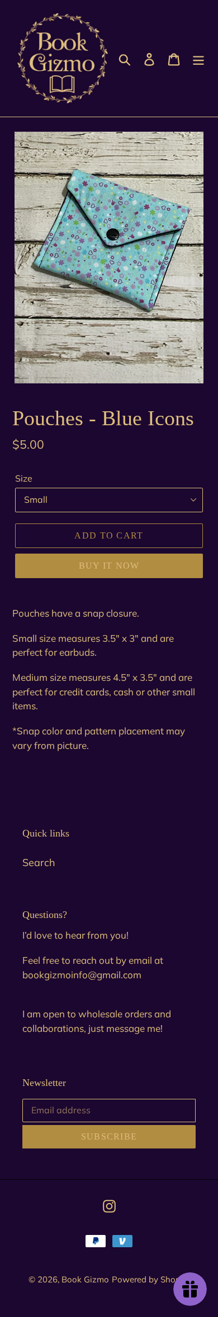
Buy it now (109, 565)
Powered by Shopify (151, 1279)
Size (23, 478)
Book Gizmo (85, 1279)
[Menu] (198, 58)
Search (38, 862)
